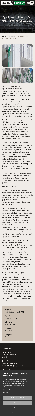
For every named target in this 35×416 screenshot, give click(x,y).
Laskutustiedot (7, 369)
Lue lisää (5, 392)
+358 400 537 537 (14, 363)
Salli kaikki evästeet (17, 398)
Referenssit (12, 36)
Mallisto (7, 337)
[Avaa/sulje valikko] (31, 3)
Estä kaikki (17, 403)
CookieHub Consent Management (20, 412)
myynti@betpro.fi (17, 366)
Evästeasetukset (17, 408)
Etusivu (4, 36)
